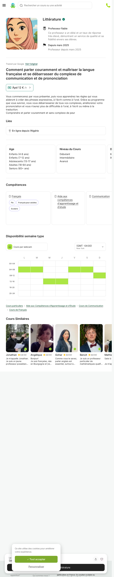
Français (16, 196)
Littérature (52, 19)
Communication (101, 196)
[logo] (12, 5)
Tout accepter (37, 559)
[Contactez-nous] (108, 5)
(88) (25, 355)
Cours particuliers (14, 305)
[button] (102, 559)
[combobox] (55, 5)
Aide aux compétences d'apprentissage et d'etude (67, 201)
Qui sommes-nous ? (41, 575)
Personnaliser (36, 566)
